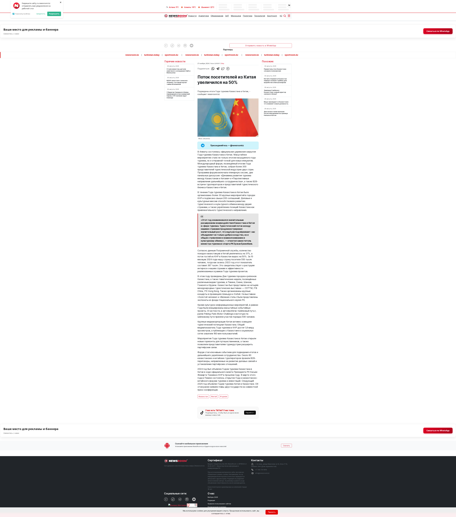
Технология (259, 16)
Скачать (286, 446)
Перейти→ (250, 413)
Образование (217, 16)
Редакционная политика (217, 507)
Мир (222, 63)
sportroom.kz (150, 55)
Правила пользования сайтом (219, 504)
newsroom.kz (110, 55)
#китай (214, 396)
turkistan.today (130, 55)
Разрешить (54, 13)
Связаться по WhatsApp (437, 31)
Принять (272, 512)
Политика (247, 16)
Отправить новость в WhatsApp (260, 45)
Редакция (211, 500)
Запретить (40, 13)
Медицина (236, 16)
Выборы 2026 (213, 497)
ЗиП (227, 16)
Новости (192, 16)
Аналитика (203, 16)
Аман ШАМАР (215, 63)
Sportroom (272, 16)
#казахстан (203, 396)
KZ (281, 16)
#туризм (223, 396)
